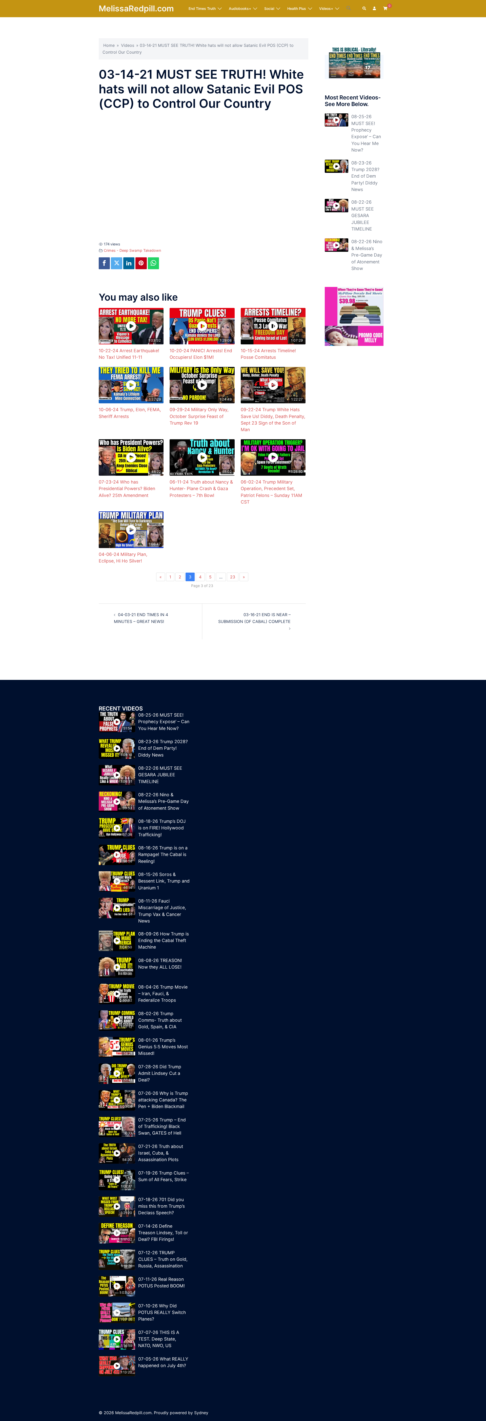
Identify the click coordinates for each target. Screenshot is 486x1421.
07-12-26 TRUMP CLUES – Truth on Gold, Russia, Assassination (163, 1259)
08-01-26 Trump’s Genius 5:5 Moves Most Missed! (163, 1046)
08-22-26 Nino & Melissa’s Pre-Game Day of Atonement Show (366, 255)
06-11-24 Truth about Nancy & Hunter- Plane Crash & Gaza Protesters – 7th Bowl (201, 488)
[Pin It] (141, 263)
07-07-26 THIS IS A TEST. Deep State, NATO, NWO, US (158, 1339)
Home (109, 45)
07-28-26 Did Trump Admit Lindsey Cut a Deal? (159, 1073)
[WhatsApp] (153, 263)
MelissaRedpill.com (136, 8)
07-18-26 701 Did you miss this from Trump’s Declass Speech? (161, 1206)
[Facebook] (104, 263)
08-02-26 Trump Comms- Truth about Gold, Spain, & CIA (160, 1020)
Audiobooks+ (240, 8)
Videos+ (326, 8)
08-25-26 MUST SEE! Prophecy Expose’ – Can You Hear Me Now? (163, 721)
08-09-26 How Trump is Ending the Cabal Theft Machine (163, 940)
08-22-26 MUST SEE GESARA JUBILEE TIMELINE (362, 215)
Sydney (201, 1412)
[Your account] (375, 9)
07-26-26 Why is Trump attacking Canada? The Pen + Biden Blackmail (163, 1100)
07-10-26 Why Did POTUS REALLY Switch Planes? (162, 1312)
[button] (348, 8)
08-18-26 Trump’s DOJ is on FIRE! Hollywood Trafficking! (162, 828)
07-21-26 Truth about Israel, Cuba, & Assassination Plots (160, 1153)
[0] (385, 8)
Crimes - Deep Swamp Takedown (132, 250)
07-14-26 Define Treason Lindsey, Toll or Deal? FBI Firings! (163, 1232)
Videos (127, 45)
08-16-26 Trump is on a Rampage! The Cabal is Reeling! (163, 854)
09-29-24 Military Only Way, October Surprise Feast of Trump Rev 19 (199, 416)
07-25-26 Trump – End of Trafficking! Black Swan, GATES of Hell (162, 1126)
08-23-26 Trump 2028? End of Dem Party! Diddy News (365, 176)
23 (232, 576)
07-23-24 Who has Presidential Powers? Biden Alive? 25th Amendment (127, 488)
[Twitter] (116, 263)
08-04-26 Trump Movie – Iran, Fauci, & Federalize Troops (163, 993)
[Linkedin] (128, 263)
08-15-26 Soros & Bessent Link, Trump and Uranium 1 (164, 881)
